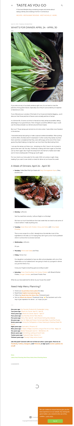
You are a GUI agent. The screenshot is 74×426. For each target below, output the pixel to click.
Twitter (20, 344)
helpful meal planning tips (31, 293)
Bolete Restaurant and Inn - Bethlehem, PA (34, 331)
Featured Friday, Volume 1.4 (32, 335)
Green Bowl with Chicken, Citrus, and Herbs (34, 227)
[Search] (62, 5)
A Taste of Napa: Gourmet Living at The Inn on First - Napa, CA (41, 329)
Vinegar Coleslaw (25, 274)
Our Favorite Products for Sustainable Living (34, 309)
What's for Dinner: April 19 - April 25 (32, 311)
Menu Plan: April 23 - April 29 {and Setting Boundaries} (38, 318)
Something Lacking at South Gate (33, 333)
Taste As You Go (31, 5)
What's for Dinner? (26, 297)
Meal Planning (19, 357)
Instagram (27, 344)
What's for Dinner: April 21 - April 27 (33, 313)
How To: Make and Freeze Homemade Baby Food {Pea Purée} (40, 320)
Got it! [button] (55, 421)
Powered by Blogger (38, 417)
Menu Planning (38, 357)
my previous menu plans (29, 291)
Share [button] (12, 355)
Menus (45, 357)
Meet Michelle (45, 15)
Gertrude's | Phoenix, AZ (29, 326)
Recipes (19, 15)
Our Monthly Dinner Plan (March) (31, 316)
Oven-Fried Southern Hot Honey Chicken (34, 272)
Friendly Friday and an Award (33, 337)
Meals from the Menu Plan (30, 295)
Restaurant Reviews (31, 15)
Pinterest (37, 344)
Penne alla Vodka (26, 251)
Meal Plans (27, 357)
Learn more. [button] (49, 416)
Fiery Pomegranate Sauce (48, 170)
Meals (32, 357)
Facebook (14, 344)
